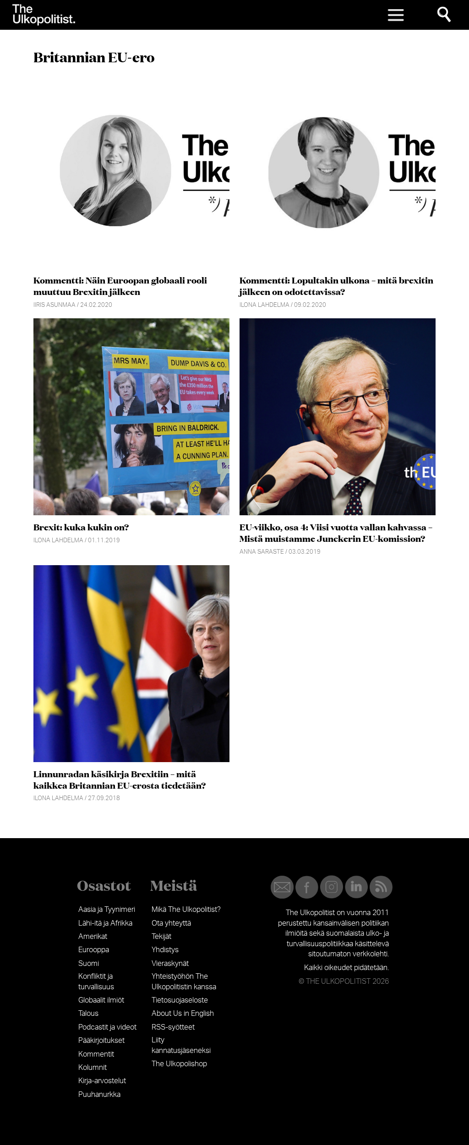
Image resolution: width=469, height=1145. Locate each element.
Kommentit (96, 1054)
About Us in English (183, 1013)
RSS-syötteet (173, 1027)
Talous (88, 1013)
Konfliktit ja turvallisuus (96, 981)
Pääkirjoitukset (101, 1040)
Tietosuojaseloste (180, 1000)
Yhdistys (165, 950)
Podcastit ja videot (107, 1027)
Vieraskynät (170, 963)
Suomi (88, 963)
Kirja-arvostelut (102, 1081)
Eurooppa (93, 950)
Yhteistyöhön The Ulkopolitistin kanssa (184, 981)
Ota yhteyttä (171, 923)
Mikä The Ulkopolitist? (186, 909)
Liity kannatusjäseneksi (181, 1045)
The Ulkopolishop (179, 1064)
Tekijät (161, 936)
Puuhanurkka (99, 1094)
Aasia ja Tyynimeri (106, 909)
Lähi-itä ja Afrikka (105, 923)
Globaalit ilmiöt (101, 1000)
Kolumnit (92, 1067)
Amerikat (92, 936)
